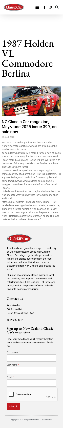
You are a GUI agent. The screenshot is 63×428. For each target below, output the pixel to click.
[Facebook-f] (44, 7)
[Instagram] (50, 7)
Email (10, 377)
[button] (37, 7)
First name (13, 352)
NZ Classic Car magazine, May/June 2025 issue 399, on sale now (29, 126)
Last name (13, 364)
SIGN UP (13, 406)
